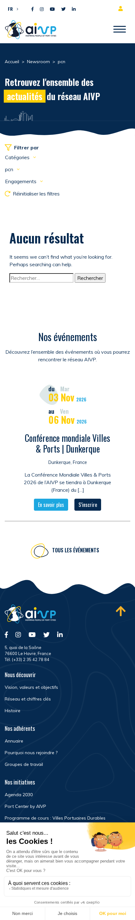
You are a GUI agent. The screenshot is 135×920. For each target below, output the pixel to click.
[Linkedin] (74, 9)
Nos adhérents (20, 728)
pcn (9, 169)
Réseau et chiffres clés (28, 699)
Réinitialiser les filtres (36, 193)
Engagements (21, 181)
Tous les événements (75, 550)
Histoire (12, 710)
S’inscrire (87, 504)
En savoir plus (51, 504)
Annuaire (14, 741)
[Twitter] (63, 9)
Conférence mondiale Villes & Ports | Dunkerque (67, 443)
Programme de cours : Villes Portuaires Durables (55, 818)
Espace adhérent (121, 8)
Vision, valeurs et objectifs (31, 687)
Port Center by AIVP (25, 806)
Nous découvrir (20, 674)
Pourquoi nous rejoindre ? (31, 752)
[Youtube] (52, 9)
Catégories (18, 157)
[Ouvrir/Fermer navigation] (119, 29)
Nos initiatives (20, 782)
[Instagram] (42, 9)
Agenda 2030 (19, 794)
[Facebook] (32, 9)
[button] (11, 8)
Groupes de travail (24, 764)
